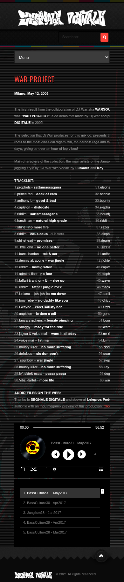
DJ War (46, 167)
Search (104, 37)
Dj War (94, 115)
